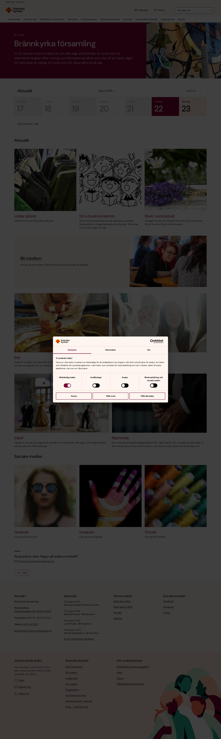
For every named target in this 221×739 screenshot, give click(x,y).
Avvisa (74, 396)
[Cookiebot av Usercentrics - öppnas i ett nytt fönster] (154, 341)
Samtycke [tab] (72, 350)
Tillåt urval (110, 396)
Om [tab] (148, 350)
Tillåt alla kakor (147, 396)
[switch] (96, 385)
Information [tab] (110, 350)
